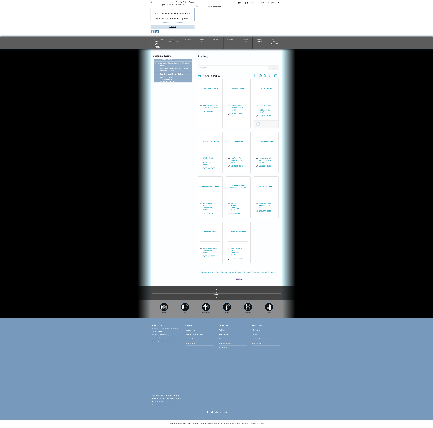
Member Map (190, 339)
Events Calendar (221, 272)
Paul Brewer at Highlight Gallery (171, 66)
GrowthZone (236, 423)
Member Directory (191, 330)
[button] (199, 76)
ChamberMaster (254, 423)
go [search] (274, 68)
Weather (221, 339)
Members (201, 39)
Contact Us (272, 272)
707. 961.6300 (158, 402)
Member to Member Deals (194, 334)
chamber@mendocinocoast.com (164, 405)
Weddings (222, 330)
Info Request (223, 347)
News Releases (257, 343)
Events (230, 39)
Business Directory (207, 272)
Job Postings (262, 272)
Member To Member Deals (246, 272)
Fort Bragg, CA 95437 (167, 398)
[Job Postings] (258, 125)
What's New (260, 40)
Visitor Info (245, 40)
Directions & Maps (225, 343)
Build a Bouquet (169, 77)
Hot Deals (232, 272)
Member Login (190, 343)
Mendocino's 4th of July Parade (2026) (159, 43)
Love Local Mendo (274, 41)
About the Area (223, 334)
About (215, 39)
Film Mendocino (173, 40)
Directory (187, 39)
